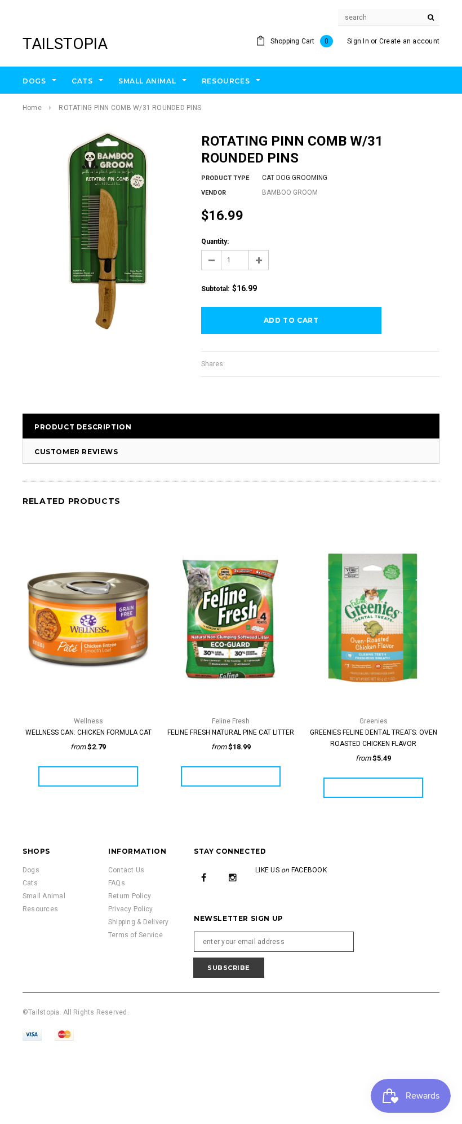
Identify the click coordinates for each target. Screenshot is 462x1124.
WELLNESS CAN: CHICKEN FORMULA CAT (88, 732)
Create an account (409, 41)
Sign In (358, 41)
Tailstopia (65, 43)
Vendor (213, 192)
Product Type (225, 178)
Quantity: (215, 241)
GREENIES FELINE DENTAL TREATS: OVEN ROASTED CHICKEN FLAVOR (373, 738)
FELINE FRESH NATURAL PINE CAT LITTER (230, 732)
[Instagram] (233, 877)
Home (32, 108)
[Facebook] (204, 877)
